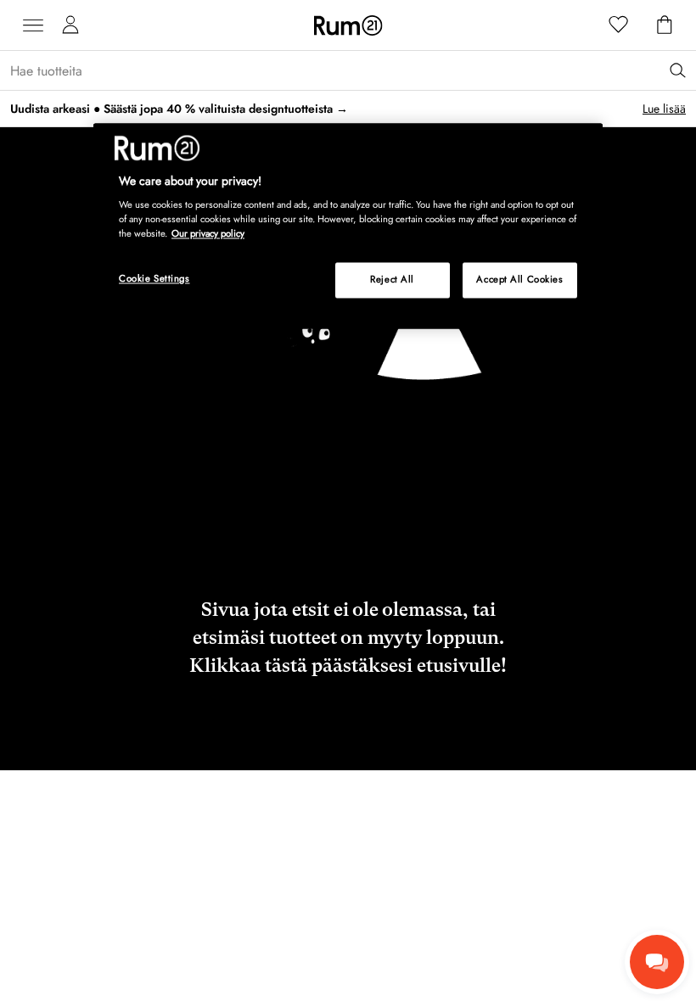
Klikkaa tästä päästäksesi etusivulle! (348, 665)
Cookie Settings (154, 279)
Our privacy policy (207, 234)
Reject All (392, 280)
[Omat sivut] (70, 25)
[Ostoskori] (664, 25)
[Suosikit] (618, 25)
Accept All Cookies (519, 280)
